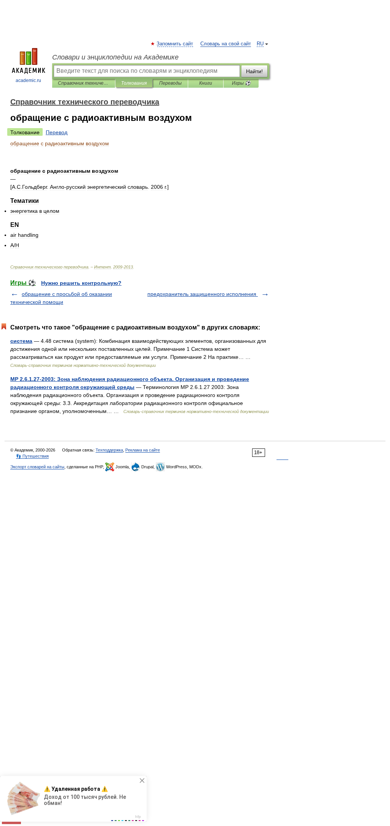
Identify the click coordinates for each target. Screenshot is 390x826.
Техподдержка (109, 450)
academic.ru (28, 80)
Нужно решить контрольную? (81, 283)
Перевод (56, 132)
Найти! (254, 71)
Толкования (134, 83)
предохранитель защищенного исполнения (202, 294)
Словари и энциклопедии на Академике (115, 57)
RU (260, 44)
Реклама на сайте (142, 450)
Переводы (170, 83)
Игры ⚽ (241, 83)
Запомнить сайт (175, 44)
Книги (205, 83)
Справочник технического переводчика (83, 83)
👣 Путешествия (32, 456)
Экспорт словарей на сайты (37, 466)
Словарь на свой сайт (225, 44)
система (21, 341)
